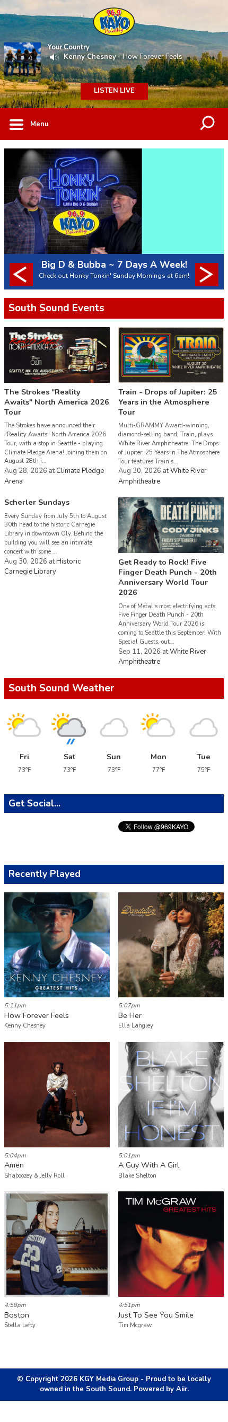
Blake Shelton (137, 1176)
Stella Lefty (20, 1325)
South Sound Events (56, 308)
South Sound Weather (61, 688)
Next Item (206, 274)
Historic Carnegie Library (42, 567)
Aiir (181, 1389)
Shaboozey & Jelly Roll (34, 1176)
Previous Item (21, 274)
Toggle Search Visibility (208, 124)
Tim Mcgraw (135, 1325)
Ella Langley (135, 1026)
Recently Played (44, 873)
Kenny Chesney (90, 57)
